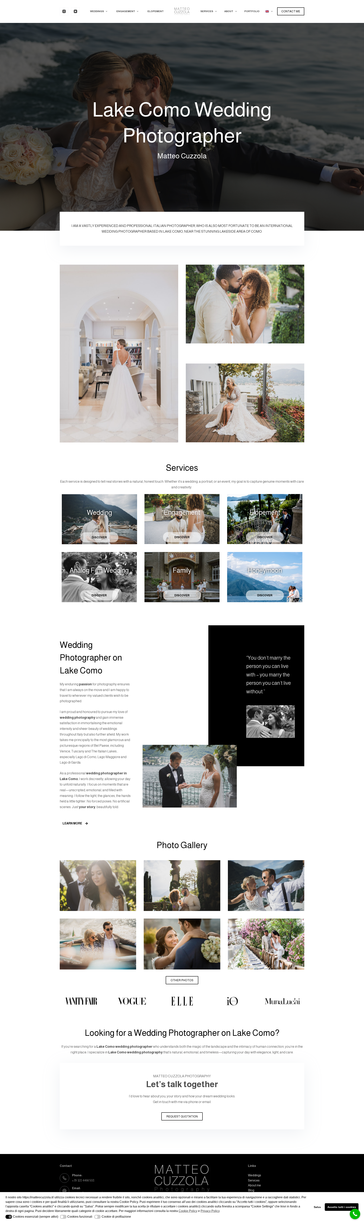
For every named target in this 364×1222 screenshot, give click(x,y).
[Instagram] (64, 11)
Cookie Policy (188, 1211)
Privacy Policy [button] (210, 1211)
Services (206, 11)
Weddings (97, 11)
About (228, 11)
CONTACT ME (290, 11)
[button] (8, 1217)
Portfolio (252, 11)
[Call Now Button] (355, 1214)
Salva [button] (317, 1207)
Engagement (125, 11)
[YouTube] (75, 11)
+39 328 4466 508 (83, 1180)
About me (254, 1185)
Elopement (155, 11)
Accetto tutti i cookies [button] (341, 1207)
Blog (251, 1190)
